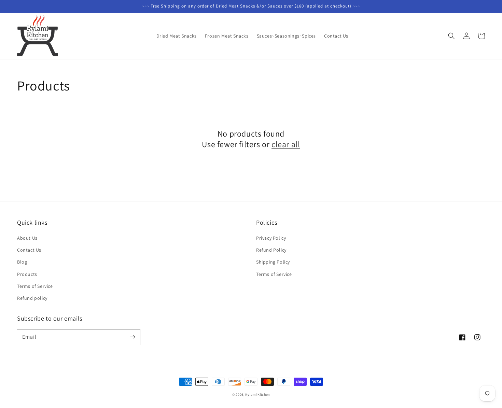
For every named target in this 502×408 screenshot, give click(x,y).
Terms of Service (35, 286)
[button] (451, 35)
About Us (27, 238)
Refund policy (32, 298)
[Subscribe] (132, 336)
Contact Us (29, 250)
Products (27, 274)
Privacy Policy (271, 238)
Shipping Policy (273, 262)
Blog (22, 262)
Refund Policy (271, 250)
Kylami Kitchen (257, 394)
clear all (285, 144)
